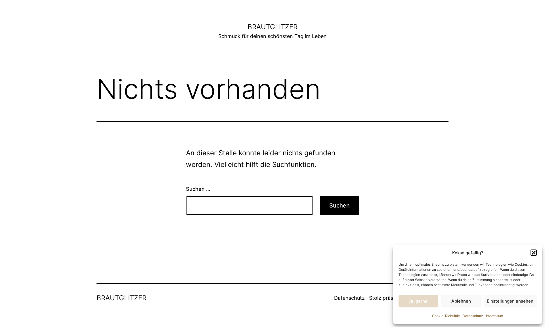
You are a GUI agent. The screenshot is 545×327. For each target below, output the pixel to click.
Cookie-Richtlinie (446, 316)
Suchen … (198, 189)
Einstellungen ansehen (510, 301)
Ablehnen (461, 301)
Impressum (494, 316)
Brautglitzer (272, 27)
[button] (533, 252)
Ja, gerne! (418, 301)
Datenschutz (473, 316)
